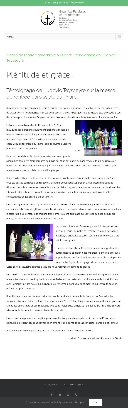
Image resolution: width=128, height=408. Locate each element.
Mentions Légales (76, 385)
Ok (96, 402)
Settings (79, 402)
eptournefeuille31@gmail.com (71, 3)
